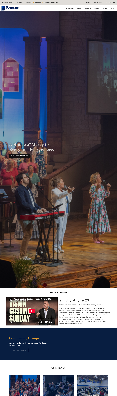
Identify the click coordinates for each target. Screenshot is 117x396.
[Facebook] (106, 2)
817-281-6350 (98, 2)
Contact (87, 2)
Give (112, 8)
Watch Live (70, 8)
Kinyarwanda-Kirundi (51, 2)
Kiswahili (29, 2)
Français (38, 2)
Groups (96, 8)
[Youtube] (114, 2)
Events (105, 8)
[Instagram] (110, 2)
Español (19, 2)
